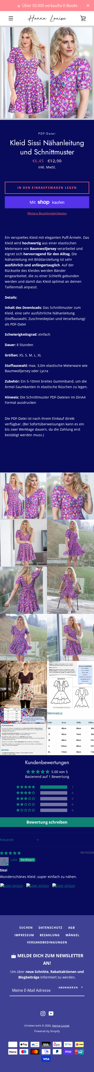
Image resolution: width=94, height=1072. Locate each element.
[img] (10, 853)
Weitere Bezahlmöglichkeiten (47, 213)
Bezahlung (50, 935)
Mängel (73, 935)
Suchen (26, 928)
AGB (71, 928)
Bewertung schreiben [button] (47, 822)
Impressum (24, 935)
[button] (26, 787)
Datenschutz (50, 928)
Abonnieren (68, 987)
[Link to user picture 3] (63, 894)
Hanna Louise (60, 1025)
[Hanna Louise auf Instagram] (42, 1013)
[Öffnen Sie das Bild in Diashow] (47, 73)
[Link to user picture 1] (11, 894)
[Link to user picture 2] (37, 894)
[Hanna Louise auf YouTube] (51, 1013)
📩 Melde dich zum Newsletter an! (47, 959)
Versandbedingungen (47, 942)
